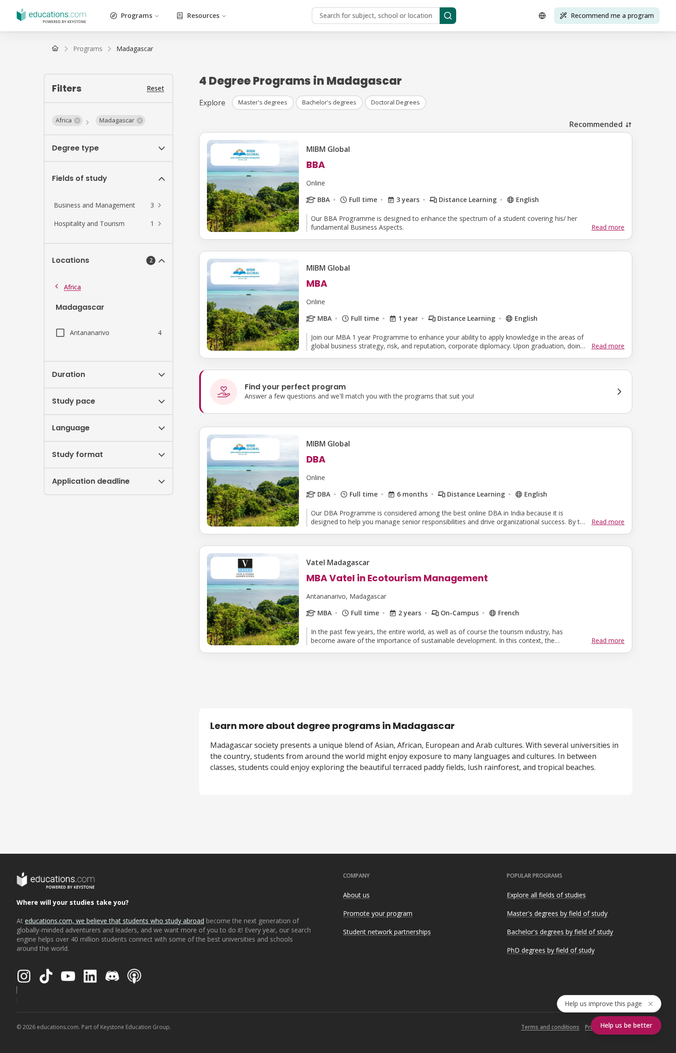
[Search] (448, 15)
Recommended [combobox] (596, 124)
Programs (136, 15)
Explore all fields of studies (546, 895)
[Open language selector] (542, 15)
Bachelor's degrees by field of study (560, 931)
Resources (203, 15)
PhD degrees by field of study (551, 950)
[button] (67, 120)
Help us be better (626, 1025)
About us (356, 895)
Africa (72, 287)
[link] (134, 48)
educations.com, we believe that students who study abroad (114, 920)
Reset (155, 88)
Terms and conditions (550, 1027)
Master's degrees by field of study (557, 913)
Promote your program (377, 913)
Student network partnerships (387, 931)
